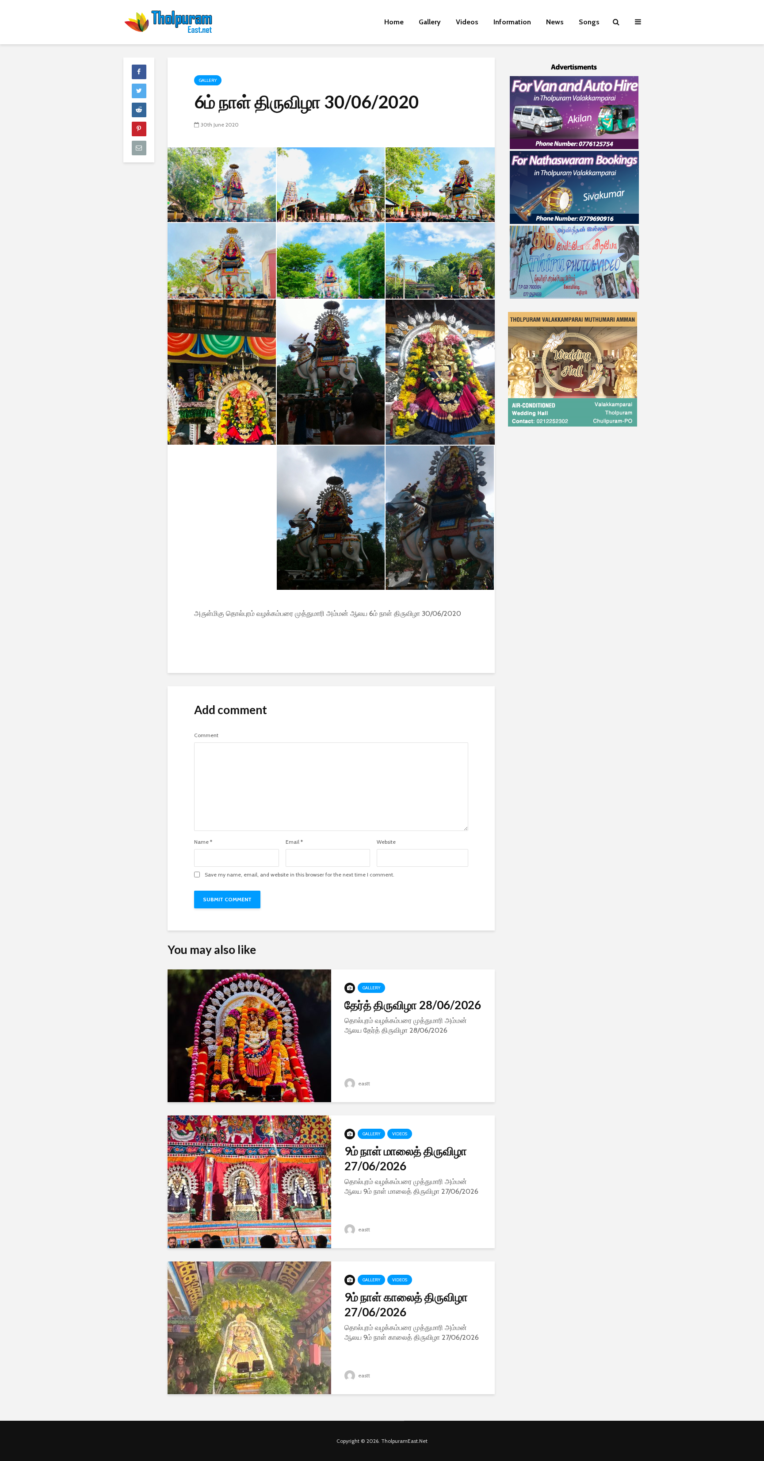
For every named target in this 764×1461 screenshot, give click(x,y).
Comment (206, 735)
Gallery (430, 22)
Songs (589, 22)
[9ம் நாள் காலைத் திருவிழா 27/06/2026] (249, 1327)
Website (386, 842)
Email (294, 842)
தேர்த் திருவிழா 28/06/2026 (412, 1005)
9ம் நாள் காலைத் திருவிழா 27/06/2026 (406, 1304)
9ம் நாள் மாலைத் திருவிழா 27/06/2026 (405, 1158)
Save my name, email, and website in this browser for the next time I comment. (299, 874)
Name (203, 842)
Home (394, 22)
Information (512, 22)
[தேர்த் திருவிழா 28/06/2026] (249, 1035)
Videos (467, 22)
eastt (363, 1083)
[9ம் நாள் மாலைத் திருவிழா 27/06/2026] (249, 1181)
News (555, 22)
